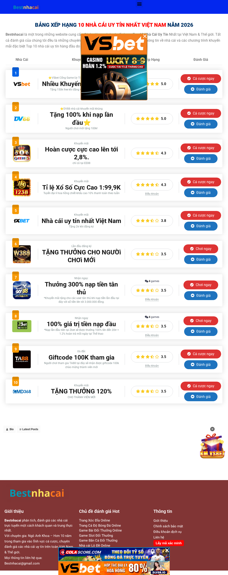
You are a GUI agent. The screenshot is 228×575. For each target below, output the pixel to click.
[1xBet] (22, 228)
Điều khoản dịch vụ (167, 532)
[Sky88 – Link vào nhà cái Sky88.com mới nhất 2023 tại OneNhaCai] (22, 298)
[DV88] (22, 126)
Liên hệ (158, 537)
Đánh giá (203, 89)
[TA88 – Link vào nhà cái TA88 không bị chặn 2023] (22, 367)
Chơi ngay (203, 249)
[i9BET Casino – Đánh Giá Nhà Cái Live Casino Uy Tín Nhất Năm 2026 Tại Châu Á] (21, 92)
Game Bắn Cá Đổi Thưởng (98, 540)
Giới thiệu (160, 521)
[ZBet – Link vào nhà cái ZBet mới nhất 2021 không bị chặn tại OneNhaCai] (21, 331)
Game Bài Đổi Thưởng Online (100, 530)
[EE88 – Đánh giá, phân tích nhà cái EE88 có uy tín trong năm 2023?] (22, 161)
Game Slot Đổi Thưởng (96, 536)
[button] (139, 3)
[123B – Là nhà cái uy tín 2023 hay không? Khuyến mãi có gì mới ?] (22, 195)
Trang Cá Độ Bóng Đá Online (100, 526)
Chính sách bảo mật (168, 526)
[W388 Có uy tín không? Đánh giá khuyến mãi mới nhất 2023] (22, 262)
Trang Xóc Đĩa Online (94, 520)
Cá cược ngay (203, 78)
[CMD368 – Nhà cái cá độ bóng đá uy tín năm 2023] (21, 393)
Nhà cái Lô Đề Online (94, 546)
